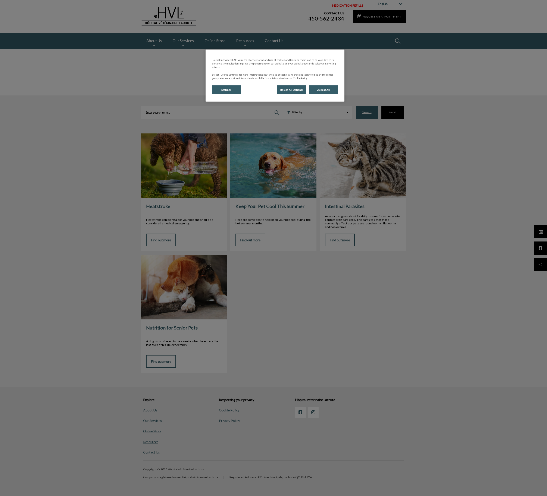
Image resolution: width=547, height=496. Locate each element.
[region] (275, 75)
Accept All (323, 89)
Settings (226, 89)
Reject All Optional (291, 89)
